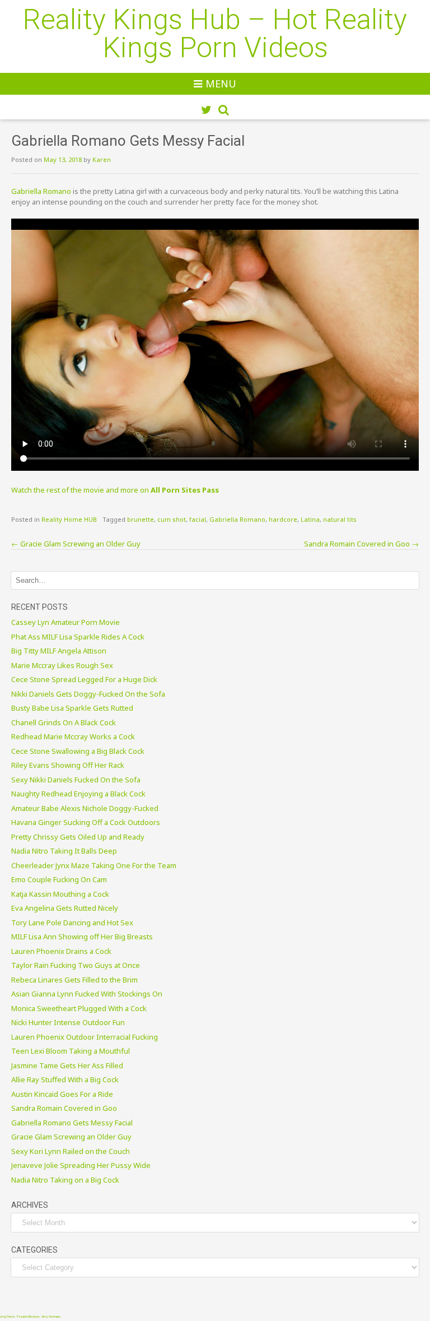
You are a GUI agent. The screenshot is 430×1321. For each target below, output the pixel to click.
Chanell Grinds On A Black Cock (63, 722)
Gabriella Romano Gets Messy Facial (72, 1123)
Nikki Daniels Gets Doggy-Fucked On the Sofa (88, 694)
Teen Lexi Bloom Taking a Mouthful (70, 1051)
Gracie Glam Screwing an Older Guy (76, 544)
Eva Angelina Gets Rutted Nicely (64, 908)
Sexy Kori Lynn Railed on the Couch (70, 1151)
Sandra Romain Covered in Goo (361, 544)
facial (197, 519)
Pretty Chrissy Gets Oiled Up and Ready (77, 837)
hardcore (283, 519)
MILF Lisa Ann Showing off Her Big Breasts (82, 936)
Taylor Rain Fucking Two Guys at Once (75, 965)
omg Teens (7, 1316)
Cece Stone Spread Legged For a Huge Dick (84, 679)
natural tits (340, 519)
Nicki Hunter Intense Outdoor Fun (68, 1022)
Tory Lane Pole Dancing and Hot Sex (72, 922)
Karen (101, 159)
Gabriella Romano (41, 191)
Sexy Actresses (50, 1316)
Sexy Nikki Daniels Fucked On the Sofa (76, 780)
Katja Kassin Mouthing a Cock (60, 894)
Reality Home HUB (69, 519)
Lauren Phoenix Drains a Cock (61, 951)
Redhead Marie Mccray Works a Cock (73, 736)
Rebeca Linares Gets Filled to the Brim (74, 980)
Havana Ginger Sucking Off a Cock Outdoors (85, 822)
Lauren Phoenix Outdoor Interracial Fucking (84, 1037)
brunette (140, 519)
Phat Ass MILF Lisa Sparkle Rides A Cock (77, 637)
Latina (310, 519)
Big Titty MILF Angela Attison (58, 651)
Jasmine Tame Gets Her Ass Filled (67, 1065)
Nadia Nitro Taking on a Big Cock (65, 1180)
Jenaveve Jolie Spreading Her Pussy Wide (81, 1165)
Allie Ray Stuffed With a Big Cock (65, 1079)
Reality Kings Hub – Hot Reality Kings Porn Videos (215, 34)
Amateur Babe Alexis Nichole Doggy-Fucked (84, 808)
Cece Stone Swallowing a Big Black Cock (77, 751)
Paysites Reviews (28, 1316)
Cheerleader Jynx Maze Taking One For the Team (93, 865)
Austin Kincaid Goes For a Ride (62, 1094)
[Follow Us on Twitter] (206, 109)
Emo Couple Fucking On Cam (59, 879)
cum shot (171, 519)
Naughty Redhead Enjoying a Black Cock (78, 794)
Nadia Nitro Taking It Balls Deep (64, 851)
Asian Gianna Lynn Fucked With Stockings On (86, 994)
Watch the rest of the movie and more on (115, 490)
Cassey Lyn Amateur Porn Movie (65, 622)
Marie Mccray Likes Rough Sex (62, 665)
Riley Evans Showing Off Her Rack (67, 765)
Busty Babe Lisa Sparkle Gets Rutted (72, 708)
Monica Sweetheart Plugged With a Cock (79, 1008)
